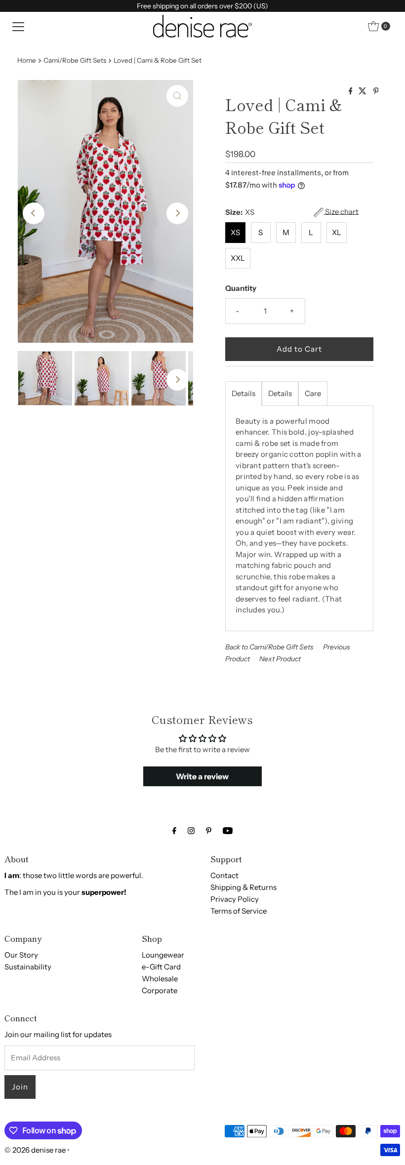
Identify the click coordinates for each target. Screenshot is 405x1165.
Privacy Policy (234, 899)
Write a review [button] (202, 776)
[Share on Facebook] (351, 91)
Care (313, 393)
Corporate (159, 990)
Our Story (21, 955)
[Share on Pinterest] (376, 91)
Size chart (341, 211)
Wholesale (160, 978)
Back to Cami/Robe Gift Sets (269, 647)
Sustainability (27, 966)
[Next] (177, 213)
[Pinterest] (208, 831)
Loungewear (163, 955)
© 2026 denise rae (35, 1150)
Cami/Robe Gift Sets (74, 60)
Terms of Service (238, 911)
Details (243, 393)
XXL (238, 258)
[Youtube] (228, 831)
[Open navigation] (18, 26)
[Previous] (33, 213)
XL (336, 232)
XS (235, 232)
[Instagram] (191, 831)
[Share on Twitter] (363, 91)
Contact (224, 875)
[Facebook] (174, 831)
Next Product (280, 658)
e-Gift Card (161, 966)
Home (26, 60)
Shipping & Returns (243, 887)
